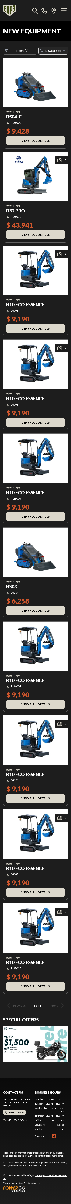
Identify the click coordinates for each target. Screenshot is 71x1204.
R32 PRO (15, 210)
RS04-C (14, 116)
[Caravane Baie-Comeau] (9, 11)
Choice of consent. (37, 1165)
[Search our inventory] (35, 10)
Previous (19, 1005)
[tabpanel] (49, 1114)
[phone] (44, 10)
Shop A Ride (24, 1182)
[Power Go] (35, 1189)
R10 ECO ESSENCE (25, 304)
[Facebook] (54, 1136)
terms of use (19, 1165)
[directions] (53, 10)
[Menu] (63, 10)
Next (54, 1005)
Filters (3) (22, 50)
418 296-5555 (17, 1120)
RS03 (11, 586)
